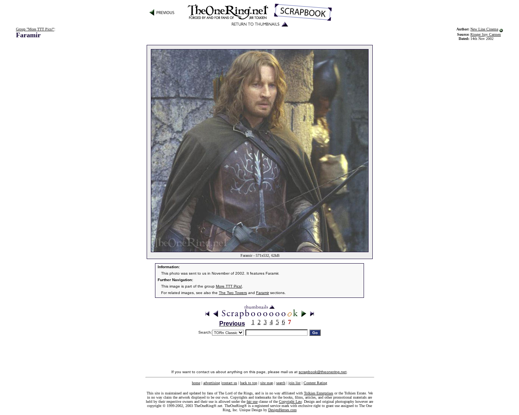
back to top (248, 383)
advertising (211, 383)
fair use (252, 401)
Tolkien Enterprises (318, 393)
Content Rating (315, 383)
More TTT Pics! (229, 286)
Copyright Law (290, 401)
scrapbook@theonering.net (323, 372)
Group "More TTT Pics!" (35, 29)
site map (266, 383)
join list (294, 383)
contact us (229, 383)
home (196, 383)
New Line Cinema (484, 29)
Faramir (262, 293)
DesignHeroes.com (282, 410)
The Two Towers (233, 293)
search (280, 383)
